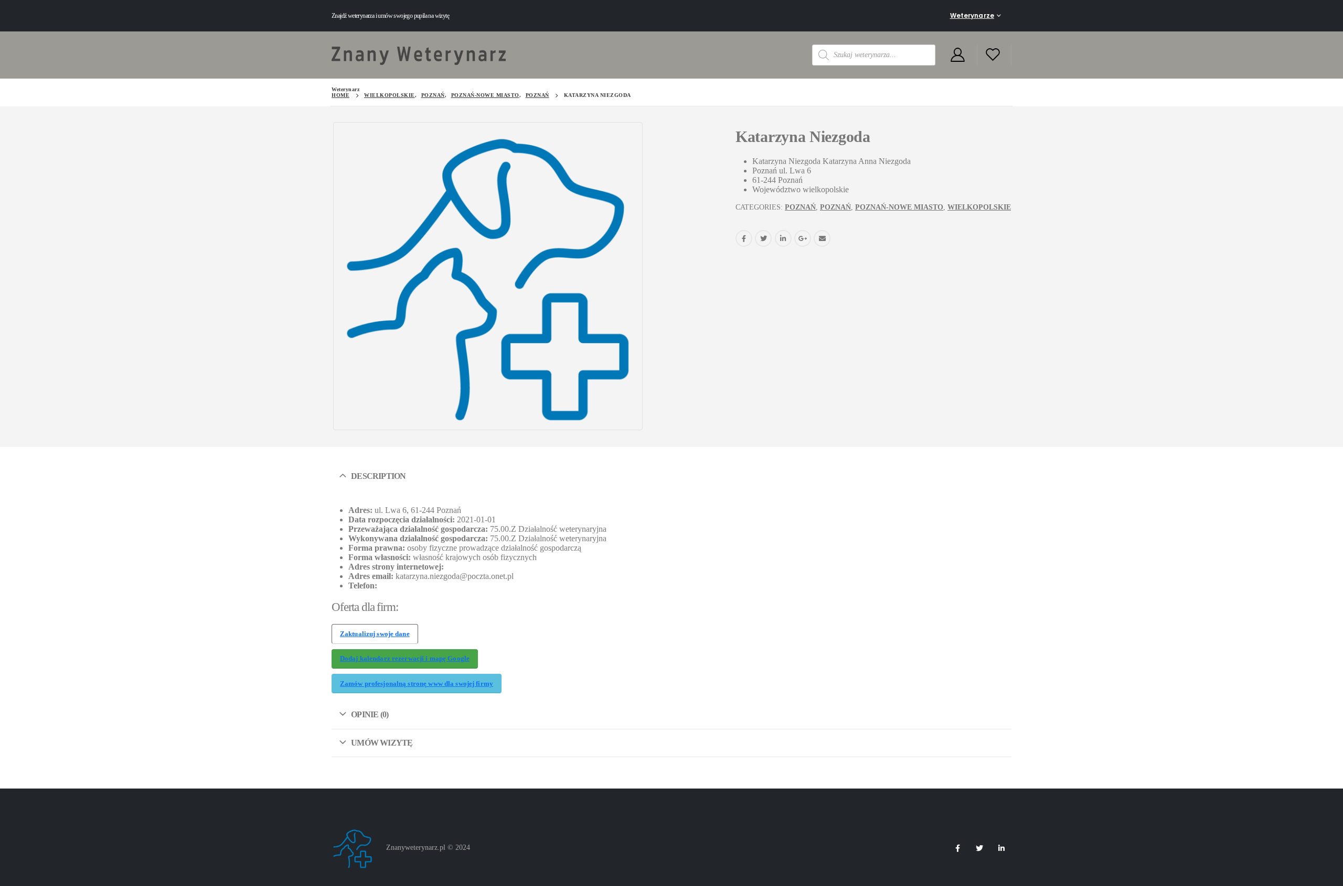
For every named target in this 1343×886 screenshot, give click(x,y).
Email (822, 238)
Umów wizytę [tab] (381, 742)
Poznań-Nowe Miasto (899, 207)
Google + (802, 238)
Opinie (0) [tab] (369, 714)
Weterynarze (972, 15)
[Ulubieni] (993, 55)
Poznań (800, 207)
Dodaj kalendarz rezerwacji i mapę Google (405, 658)
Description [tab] (378, 476)
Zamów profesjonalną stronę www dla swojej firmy (416, 683)
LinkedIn (783, 238)
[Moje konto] (957, 55)
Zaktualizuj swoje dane (375, 634)
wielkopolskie (979, 207)
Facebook (744, 238)
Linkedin (1001, 848)
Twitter (763, 238)
